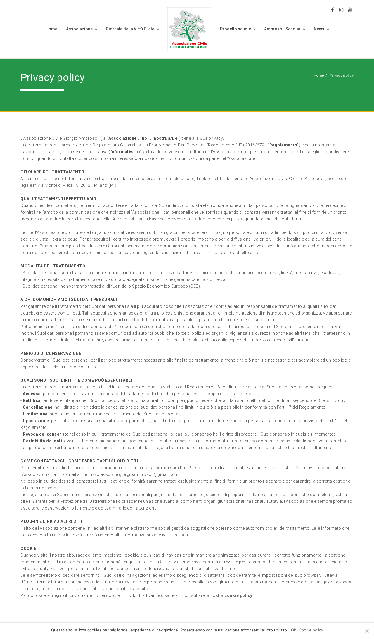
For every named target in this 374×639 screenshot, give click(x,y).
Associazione (79, 29)
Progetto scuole (235, 29)
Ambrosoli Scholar (282, 29)
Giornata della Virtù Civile (130, 29)
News (319, 29)
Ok (293, 630)
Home (51, 29)
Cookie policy (311, 630)
